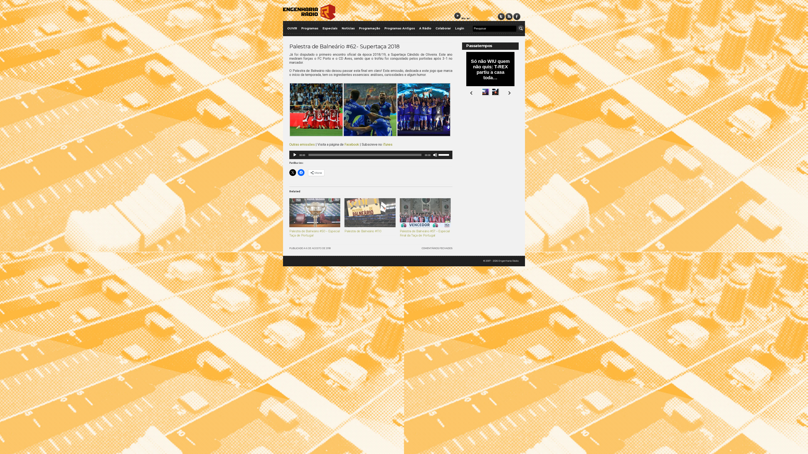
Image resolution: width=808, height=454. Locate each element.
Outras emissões (302, 144)
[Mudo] (435, 155)
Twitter (501, 16)
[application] (370, 155)
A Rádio (425, 28)
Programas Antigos (399, 28)
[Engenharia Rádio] (309, 19)
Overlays (513, 112)
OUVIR (292, 28)
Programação (369, 28)
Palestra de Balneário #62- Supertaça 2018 (344, 46)
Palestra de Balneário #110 (362, 231)
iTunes (387, 144)
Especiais (330, 28)
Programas (309, 28)
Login (459, 28)
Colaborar (443, 28)
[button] (316, 110)
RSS (509, 16)
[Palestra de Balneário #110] (369, 212)
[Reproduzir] (295, 155)
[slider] (444, 154)
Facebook (517, 16)
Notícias (348, 28)
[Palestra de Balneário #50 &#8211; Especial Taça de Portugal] (314, 212)
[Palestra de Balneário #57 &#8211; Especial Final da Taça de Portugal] (425, 212)
